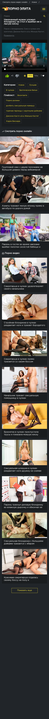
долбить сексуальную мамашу (20, 106)
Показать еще (24, 590)
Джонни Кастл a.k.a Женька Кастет (22, 116)
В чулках (10, 90)
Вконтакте (22, 95)
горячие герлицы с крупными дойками (24, 111)
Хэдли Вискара (13, 121)
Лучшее (32, 85)
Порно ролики (13, 100)
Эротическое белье (28, 90)
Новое (21, 85)
